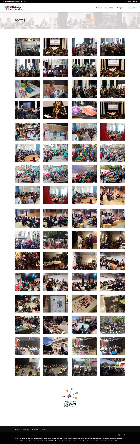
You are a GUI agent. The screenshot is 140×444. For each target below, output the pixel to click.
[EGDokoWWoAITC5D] (84, 248)
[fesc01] (27, 161)
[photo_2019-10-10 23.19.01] (112, 333)
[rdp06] (112, 161)
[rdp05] (27, 182)
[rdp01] (112, 182)
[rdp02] (84, 182)
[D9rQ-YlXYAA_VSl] (84, 376)
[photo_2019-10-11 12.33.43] (55, 248)
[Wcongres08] (112, 76)
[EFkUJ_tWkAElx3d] (55, 291)
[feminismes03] (55, 227)
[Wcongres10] (55, 97)
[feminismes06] (112, 205)
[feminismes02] (84, 227)
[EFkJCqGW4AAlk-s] (84, 291)
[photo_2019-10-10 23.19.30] (112, 354)
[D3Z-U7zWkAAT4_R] (84, 312)
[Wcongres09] (27, 97)
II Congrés (119, 8)
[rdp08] (55, 161)
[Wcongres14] (55, 119)
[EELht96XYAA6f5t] (27, 248)
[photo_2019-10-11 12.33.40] (55, 312)
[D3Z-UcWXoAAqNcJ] (112, 312)
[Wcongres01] (84, 55)
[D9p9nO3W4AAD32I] (112, 376)
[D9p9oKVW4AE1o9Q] (55, 376)
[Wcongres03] (27, 76)
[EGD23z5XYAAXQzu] (55, 269)
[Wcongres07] (84, 76)
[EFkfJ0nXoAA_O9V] (27, 312)
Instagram (128, 1)
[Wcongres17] (84, 119)
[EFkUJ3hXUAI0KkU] (27, 291)
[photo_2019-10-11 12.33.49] (84, 333)
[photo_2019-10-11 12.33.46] (55, 354)
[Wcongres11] (84, 97)
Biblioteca (109, 8)
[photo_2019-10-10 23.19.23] (27, 354)
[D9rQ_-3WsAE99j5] (27, 376)
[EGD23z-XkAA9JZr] (84, 269)
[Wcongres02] (112, 55)
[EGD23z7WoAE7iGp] (27, 269)
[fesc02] (112, 140)
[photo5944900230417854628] (27, 55)
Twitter (135, 1)
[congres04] (55, 55)
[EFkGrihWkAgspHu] (112, 291)
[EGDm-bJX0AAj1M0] (112, 248)
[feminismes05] (27, 227)
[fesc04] (84, 140)
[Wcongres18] (27, 140)
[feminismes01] (112, 227)
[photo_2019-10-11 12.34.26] (55, 333)
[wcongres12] (112, 97)
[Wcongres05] (55, 76)
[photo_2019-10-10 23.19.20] (84, 354)
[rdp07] (84, 161)
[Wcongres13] (27, 119)
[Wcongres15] (112, 119)
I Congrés (131, 8)
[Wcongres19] (55, 140)
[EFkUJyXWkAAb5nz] (112, 269)
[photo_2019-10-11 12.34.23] (27, 333)
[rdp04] (55, 182)
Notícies (99, 8)
